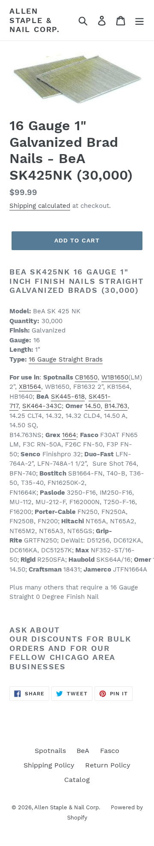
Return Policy (107, 765)
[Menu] (139, 20)
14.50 (93, 406)
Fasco (109, 751)
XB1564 (30, 387)
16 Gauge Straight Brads (66, 359)
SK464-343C (42, 406)
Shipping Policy (49, 765)
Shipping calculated (39, 206)
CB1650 (86, 377)
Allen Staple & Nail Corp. (34, 20)
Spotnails (50, 751)
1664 (69, 435)
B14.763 (115, 406)
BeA (83, 751)
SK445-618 (68, 396)
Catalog (77, 780)
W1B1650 (114, 377)
